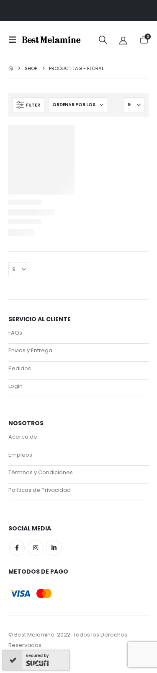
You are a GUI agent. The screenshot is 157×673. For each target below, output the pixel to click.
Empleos (20, 455)
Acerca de (22, 437)
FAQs (15, 333)
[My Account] (123, 40)
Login (15, 386)
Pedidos (19, 368)
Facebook (17, 547)
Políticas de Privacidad (39, 490)
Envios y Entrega (30, 350)
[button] (15, 40)
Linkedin (54, 547)
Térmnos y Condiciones (40, 472)
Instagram (35, 547)
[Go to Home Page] (10, 68)
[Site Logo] (51, 40)
